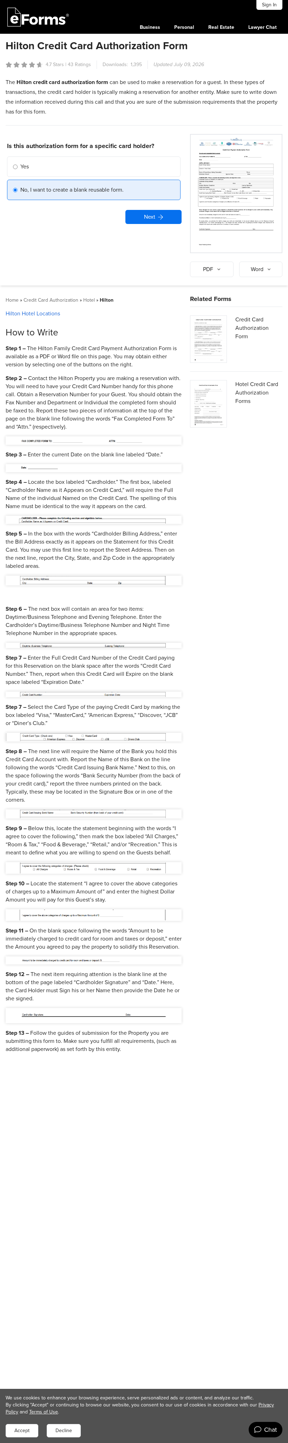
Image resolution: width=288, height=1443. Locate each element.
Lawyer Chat (262, 27)
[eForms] (38, 17)
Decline (63, 1430)
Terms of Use (43, 1412)
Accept (22, 1430)
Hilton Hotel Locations (33, 313)
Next (149, 217)
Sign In (269, 4)
